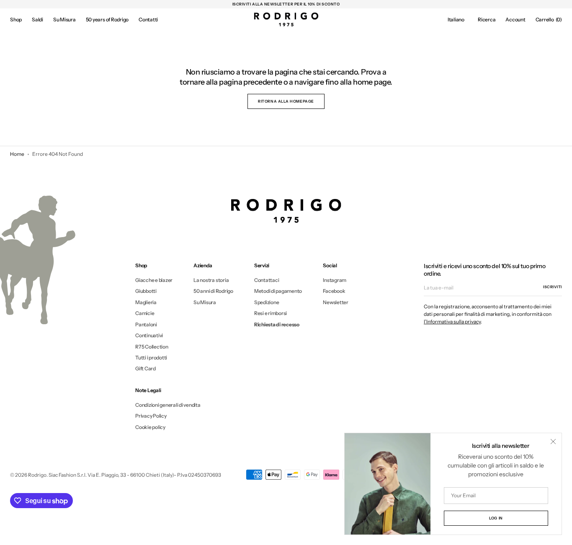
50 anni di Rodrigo (213, 291)
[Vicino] (553, 442)
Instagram (334, 280)
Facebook (334, 291)
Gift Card (145, 368)
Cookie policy (150, 427)
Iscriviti (552, 286)
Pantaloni (146, 324)
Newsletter (335, 302)
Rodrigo (37, 475)
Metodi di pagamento (278, 291)
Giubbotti (146, 291)
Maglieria (146, 302)
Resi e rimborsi (270, 313)
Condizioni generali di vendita (168, 405)
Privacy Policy (151, 416)
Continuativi (149, 335)
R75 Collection (151, 347)
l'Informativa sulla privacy (452, 321)
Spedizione (266, 302)
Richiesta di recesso (276, 324)
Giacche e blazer (154, 280)
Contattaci (266, 280)
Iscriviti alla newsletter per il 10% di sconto (286, 4)
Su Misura (204, 302)
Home (17, 154)
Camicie (144, 313)
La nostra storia (211, 280)
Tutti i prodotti (151, 357)
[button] (456, 19)
